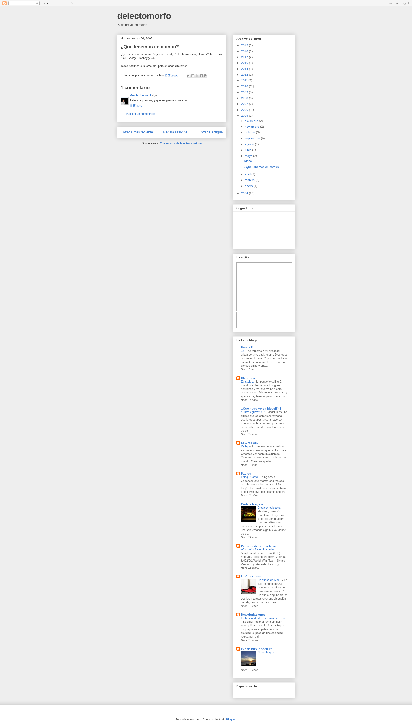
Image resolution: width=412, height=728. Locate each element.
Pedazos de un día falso (258, 546)
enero (249, 186)
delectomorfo (144, 16)
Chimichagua (266, 652)
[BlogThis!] (193, 76)
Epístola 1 (247, 381)
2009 (245, 92)
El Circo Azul (250, 443)
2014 (245, 69)
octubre (250, 132)
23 (243, 351)
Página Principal (175, 132)
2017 (245, 57)
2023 (245, 45)
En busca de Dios (269, 580)
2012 (245, 74)
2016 (245, 63)
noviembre (252, 126)
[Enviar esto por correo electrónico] (189, 76)
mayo (249, 156)
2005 (245, 115)
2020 (245, 51)
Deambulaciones (253, 614)
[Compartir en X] (197, 76)
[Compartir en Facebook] (201, 76)
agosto (250, 144)
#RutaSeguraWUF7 (253, 412)
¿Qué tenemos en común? (150, 46)
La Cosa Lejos (251, 576)
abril (248, 174)
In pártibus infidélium (256, 649)
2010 (245, 86)
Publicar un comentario (140, 113)
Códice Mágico (252, 504)
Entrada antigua (210, 132)
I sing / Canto (250, 477)
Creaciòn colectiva (269, 507)
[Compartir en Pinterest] (205, 76)
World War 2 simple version (258, 549)
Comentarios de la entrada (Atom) (181, 143)
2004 (245, 193)
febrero (250, 180)
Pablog (246, 473)
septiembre (253, 138)
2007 (245, 104)
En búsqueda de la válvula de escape (264, 618)
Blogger (230, 719)
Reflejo (245, 446)
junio (248, 150)
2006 (245, 110)
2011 (244, 80)
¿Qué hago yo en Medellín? (261, 408)
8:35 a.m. (136, 105)
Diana (248, 161)
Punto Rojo (249, 347)
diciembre (252, 120)
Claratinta (248, 378)
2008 (245, 98)
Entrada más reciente (137, 132)
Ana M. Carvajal (140, 95)
